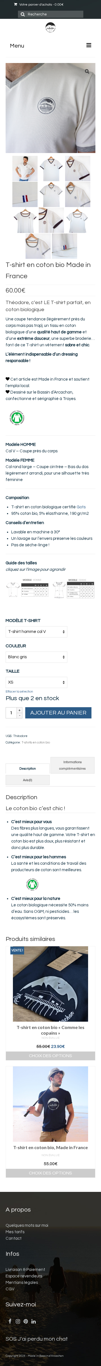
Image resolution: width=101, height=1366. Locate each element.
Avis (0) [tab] (27, 780)
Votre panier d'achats (41, 4)
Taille (12, 671)
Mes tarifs (15, 1232)
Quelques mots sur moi (27, 1225)
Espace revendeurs (24, 1276)
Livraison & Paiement (25, 1270)
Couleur (16, 646)
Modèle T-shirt (23, 620)
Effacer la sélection (19, 691)
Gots (81, 507)
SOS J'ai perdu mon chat (37, 1339)
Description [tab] (27, 768)
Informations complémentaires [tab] (72, 765)
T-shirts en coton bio (36, 742)
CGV (10, 1289)
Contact (14, 1238)
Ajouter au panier (58, 713)
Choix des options (50, 1055)
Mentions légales (22, 1282)
